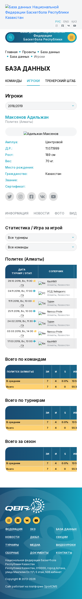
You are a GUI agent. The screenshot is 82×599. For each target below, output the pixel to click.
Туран (50, 301)
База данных (50, 52)
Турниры (12, 545)
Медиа (35, 545)
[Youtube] (75, 26)
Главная (11, 52)
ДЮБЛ (34, 537)
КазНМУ (52, 281)
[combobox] (41, 106)
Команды (13, 81)
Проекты (29, 52)
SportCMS (50, 586)
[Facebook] (63, 26)
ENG (66, 21)
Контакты (64, 552)
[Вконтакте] (69, 26)
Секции (62, 537)
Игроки (33, 81)
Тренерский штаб (60, 81)
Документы (39, 552)
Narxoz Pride (54, 311)
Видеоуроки (65, 545)
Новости (12, 537)
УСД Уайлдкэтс (56, 291)
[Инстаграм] (56, 26)
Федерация (13, 529)
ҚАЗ (74, 21)
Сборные (12, 552)
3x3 (32, 529)
